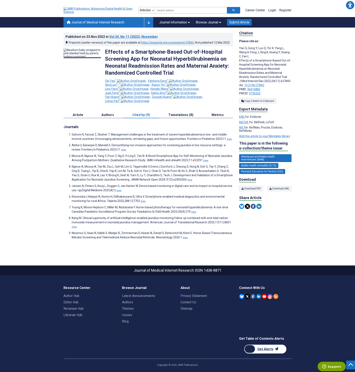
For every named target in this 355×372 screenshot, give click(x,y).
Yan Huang (113, 97)
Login (272, 10)
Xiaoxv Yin (158, 84)
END (242, 116)
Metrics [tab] (218, 115)
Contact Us (188, 302)
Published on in (112, 37)
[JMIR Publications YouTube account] (264, 296)
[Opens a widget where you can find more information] (331, 367)
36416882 (253, 89)
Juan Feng (112, 93)
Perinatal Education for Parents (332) (262, 171)
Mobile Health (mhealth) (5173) (258, 165)
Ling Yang (112, 88)
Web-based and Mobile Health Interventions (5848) (258, 158)
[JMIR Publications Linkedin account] (258, 296)
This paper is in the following (263, 145)
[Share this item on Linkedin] (259, 206)
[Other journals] (148, 22)
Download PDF (252, 188)
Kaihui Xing (159, 93)
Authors (127, 302)
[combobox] (191, 10)
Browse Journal (207, 22)
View (229, 139)
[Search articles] (233, 10)
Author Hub (71, 296)
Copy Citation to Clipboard (259, 101)
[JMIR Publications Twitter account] (247, 296)
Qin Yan (110, 80)
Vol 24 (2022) (133, 37)
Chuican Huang (162, 97)
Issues (127, 315)
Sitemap (186, 309)
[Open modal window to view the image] (82, 57)
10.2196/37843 (254, 85)
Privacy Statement (194, 296)
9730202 (254, 93)
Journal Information (173, 22)
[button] (350, 5)
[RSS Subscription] (275, 296)
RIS (241, 127)
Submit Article (239, 22)
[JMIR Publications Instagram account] (270, 296)
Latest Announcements (138, 296)
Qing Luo (112, 84)
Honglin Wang (159, 88)
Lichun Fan (112, 101)
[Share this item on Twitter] (247, 206)
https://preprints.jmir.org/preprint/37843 (167, 42)
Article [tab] (78, 115)
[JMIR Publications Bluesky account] (241, 296)
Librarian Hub (72, 315)
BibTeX (244, 122)
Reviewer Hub (73, 309)
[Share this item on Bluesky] (241, 206)
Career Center (255, 10)
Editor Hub (70, 302)
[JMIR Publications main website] (98, 10)
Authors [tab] (107, 115)
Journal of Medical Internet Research (97, 22)
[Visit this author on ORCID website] (131, 80)
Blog (125, 321)
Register (285, 10)
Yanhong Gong (158, 80)
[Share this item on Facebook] (253, 206)
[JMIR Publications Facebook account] (253, 296)
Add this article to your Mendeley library (264, 136)
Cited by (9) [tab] (141, 115)
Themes (128, 309)
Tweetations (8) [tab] (180, 115)
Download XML (280, 188)
